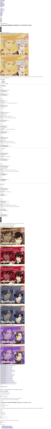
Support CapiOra (2, 9)
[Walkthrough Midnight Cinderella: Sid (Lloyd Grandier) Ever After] (8, 382)
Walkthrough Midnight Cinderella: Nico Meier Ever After (7, 375)
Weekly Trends (2, 4)
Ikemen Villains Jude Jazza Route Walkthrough (7, 426)
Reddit (1, 12)
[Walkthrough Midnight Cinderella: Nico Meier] (6, 372)
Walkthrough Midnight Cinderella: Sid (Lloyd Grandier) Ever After (8, 383)
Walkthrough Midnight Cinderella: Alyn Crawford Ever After (7, 284)
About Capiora (2, 8)
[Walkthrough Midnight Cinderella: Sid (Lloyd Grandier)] (7, 380)
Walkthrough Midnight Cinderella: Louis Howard (6, 369)
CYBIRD (1, 386)
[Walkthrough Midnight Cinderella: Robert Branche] (6, 378)
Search (1, 18)
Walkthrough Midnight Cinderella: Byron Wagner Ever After (7, 325)
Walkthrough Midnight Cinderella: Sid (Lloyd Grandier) (7, 381)
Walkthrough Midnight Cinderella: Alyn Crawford (6, 265)
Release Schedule (2, 5)
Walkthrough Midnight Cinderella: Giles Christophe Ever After (7, 365)
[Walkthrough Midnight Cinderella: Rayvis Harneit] (6, 376)
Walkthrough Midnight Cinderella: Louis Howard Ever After (7, 371)
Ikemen (21, 389)
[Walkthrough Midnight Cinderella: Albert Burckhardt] (12, 244)
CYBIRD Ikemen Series (18, 389)
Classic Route (3, 81)
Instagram (1, 13)
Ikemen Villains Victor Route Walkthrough (7, 427)
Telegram (1, 11)
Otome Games (2, 3)
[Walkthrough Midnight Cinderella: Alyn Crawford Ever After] (12, 283)
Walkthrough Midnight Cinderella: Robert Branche (6, 379)
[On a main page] (2, 1)
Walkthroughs (2, 2)
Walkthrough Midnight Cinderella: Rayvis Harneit (6, 377)
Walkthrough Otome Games (11, 389)
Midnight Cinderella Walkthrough (4, 389)
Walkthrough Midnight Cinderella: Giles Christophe (6, 345)
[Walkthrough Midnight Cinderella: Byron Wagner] (12, 303)
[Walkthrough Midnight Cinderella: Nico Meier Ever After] (7, 374)
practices (17, 399)
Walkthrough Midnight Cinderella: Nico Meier (5, 373)
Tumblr (1, 15)
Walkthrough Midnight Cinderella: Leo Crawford (6, 367)
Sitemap (1, 409)
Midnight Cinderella (5, 386)
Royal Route (3, 82)
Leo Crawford (6, 83)
